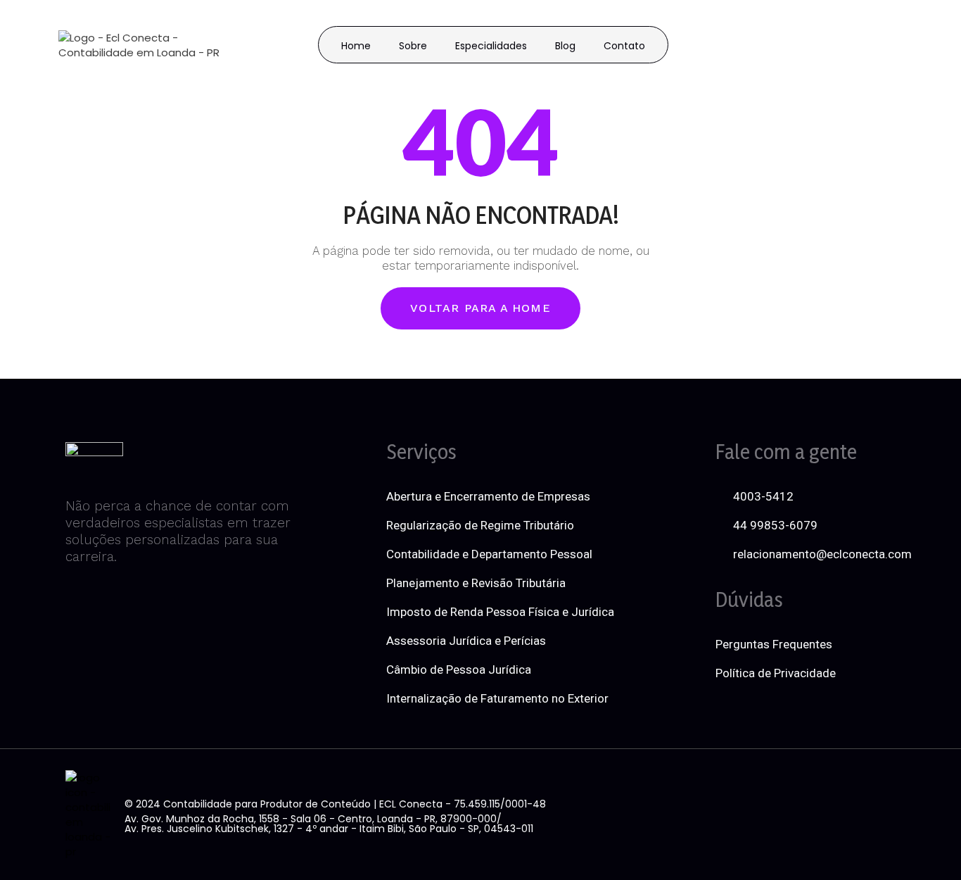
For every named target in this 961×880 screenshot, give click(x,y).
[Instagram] (798, 814)
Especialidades (491, 46)
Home (356, 46)
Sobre (413, 46)
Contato (624, 46)
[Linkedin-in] (759, 814)
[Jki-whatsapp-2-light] (878, 814)
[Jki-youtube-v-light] (838, 814)
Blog (565, 46)
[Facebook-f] (719, 814)
